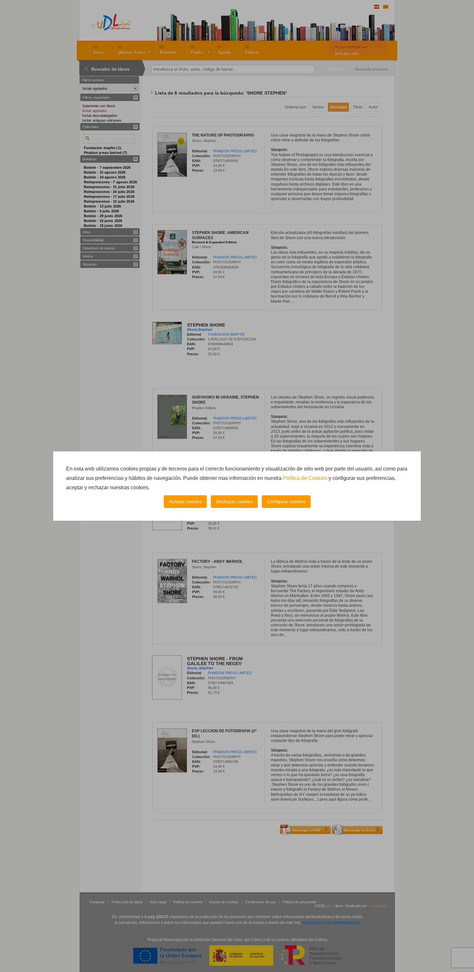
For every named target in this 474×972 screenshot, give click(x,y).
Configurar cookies (286, 501)
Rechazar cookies (234, 501)
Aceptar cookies (185, 501)
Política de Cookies (305, 478)
